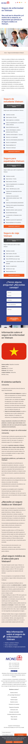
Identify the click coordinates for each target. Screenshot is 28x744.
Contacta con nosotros (14, 704)
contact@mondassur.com (14, 668)
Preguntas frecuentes (14, 707)
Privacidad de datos (18, 742)
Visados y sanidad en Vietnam (12, 642)
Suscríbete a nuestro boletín (20, 735)
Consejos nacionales (14, 712)
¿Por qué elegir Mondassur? (14, 695)
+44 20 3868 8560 (15, 664)
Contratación (14, 697)
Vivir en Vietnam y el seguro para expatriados (15, 646)
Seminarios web (14, 709)
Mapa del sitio (14, 716)
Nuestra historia (14, 692)
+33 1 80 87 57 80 (15, 663)
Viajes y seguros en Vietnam (11, 644)
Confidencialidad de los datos (14, 714)
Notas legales (14, 719)
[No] (26, 740)
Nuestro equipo (14, 699)
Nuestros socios (14, 702)
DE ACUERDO (9, 742)
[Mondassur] (5, 2)
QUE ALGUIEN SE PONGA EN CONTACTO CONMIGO (14, 319)
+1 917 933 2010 (15, 666)
